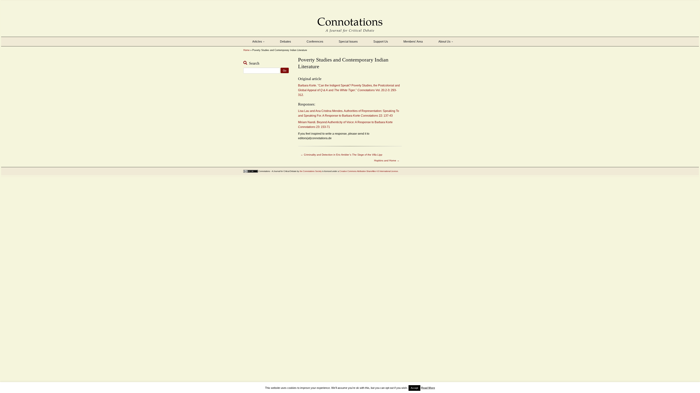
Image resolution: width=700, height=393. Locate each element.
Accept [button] (414, 388)
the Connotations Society (311, 171)
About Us (444, 41)
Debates (285, 41)
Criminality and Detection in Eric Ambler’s (341, 154)
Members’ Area (413, 41)
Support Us (380, 41)
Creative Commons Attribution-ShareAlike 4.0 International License (368, 171)
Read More (428, 387)
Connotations (350, 19)
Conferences (315, 41)
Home (246, 50)
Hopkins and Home (386, 160)
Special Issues (348, 41)
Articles (257, 41)
